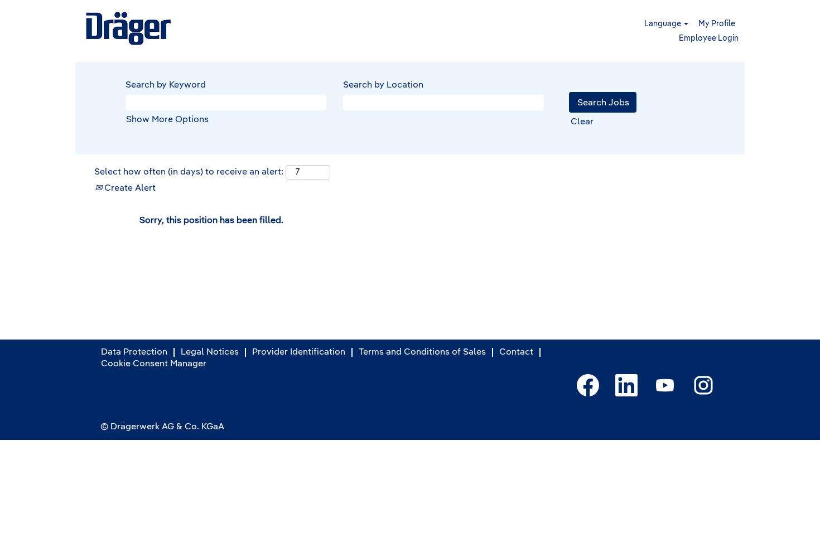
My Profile (716, 24)
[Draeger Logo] (129, 29)
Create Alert (129, 188)
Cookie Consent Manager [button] (153, 364)
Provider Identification (298, 352)
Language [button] (663, 24)
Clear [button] (582, 122)
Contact (516, 352)
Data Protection (134, 352)
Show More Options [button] (167, 119)
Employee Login (709, 38)
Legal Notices (210, 352)
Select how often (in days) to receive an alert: (188, 172)
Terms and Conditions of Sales (422, 352)
